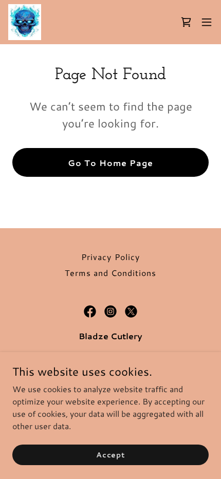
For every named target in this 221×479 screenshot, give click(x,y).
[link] (24, 22)
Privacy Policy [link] (110, 257)
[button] (206, 22)
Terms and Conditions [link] (110, 273)
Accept (110, 454)
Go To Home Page (110, 163)
